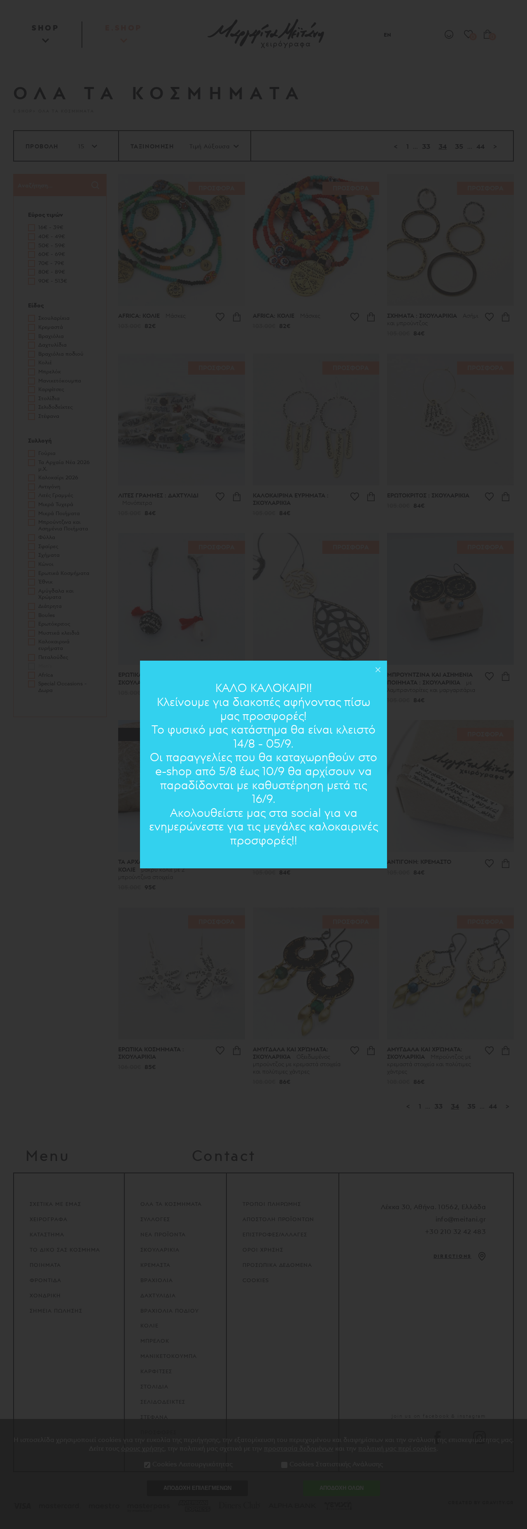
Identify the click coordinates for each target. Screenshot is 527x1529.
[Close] (378, 670)
